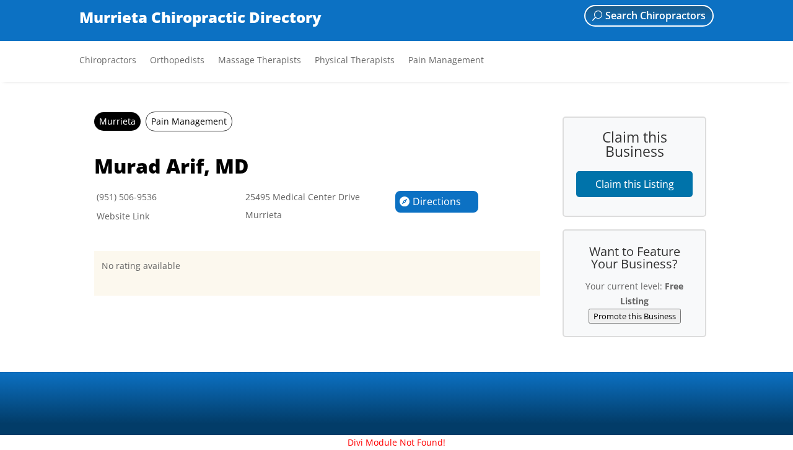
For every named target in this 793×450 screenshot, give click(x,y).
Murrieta (117, 121)
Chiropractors (107, 61)
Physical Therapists (355, 61)
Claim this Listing (634, 184)
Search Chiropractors (655, 15)
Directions (437, 201)
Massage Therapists (259, 61)
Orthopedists (177, 61)
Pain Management (446, 61)
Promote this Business (635, 316)
